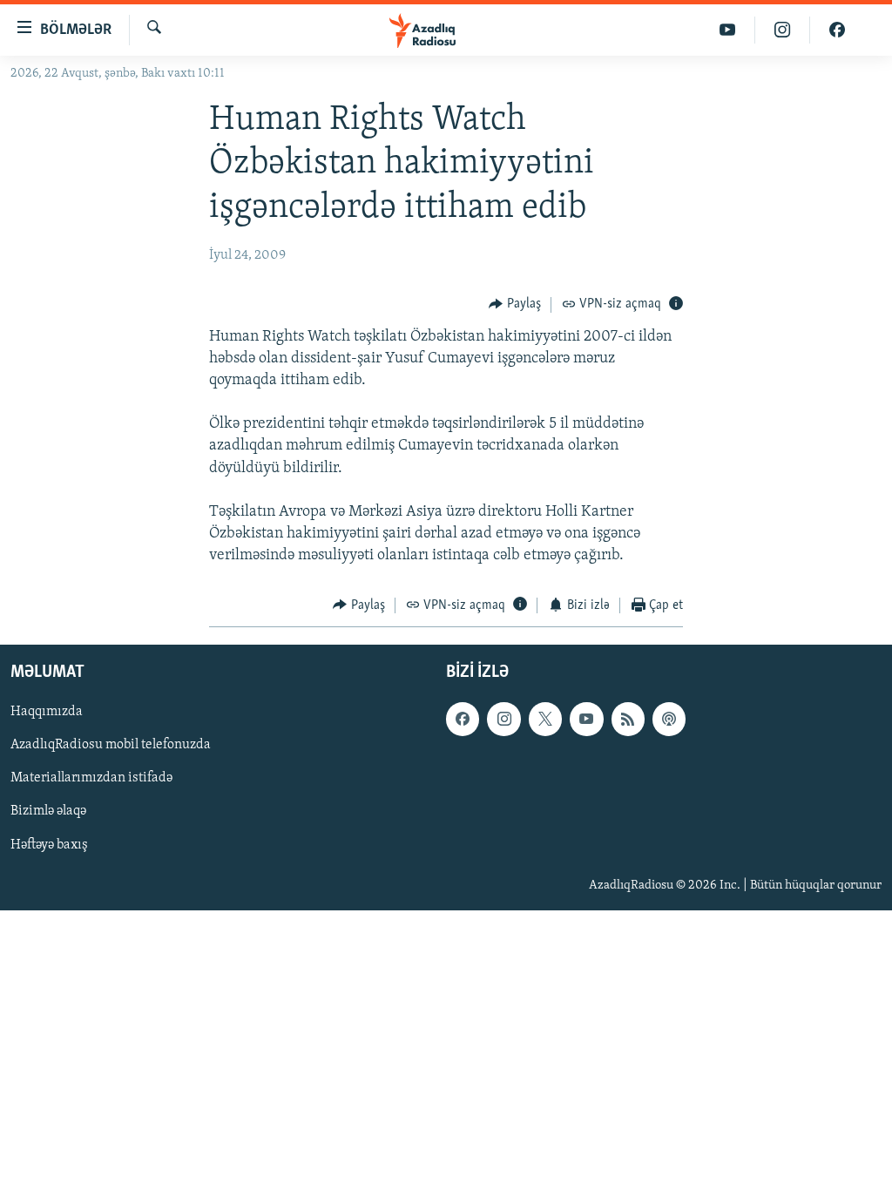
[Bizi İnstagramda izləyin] (782, 30)
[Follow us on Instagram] (503, 718)
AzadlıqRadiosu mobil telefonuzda (110, 745)
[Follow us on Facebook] (462, 718)
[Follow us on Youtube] (586, 718)
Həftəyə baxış (49, 845)
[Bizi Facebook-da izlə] (837, 30)
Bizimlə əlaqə (48, 812)
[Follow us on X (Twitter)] (545, 718)
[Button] (515, 305)
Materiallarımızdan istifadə (91, 779)
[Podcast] (669, 718)
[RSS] (628, 718)
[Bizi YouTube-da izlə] (727, 30)
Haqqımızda (46, 712)
